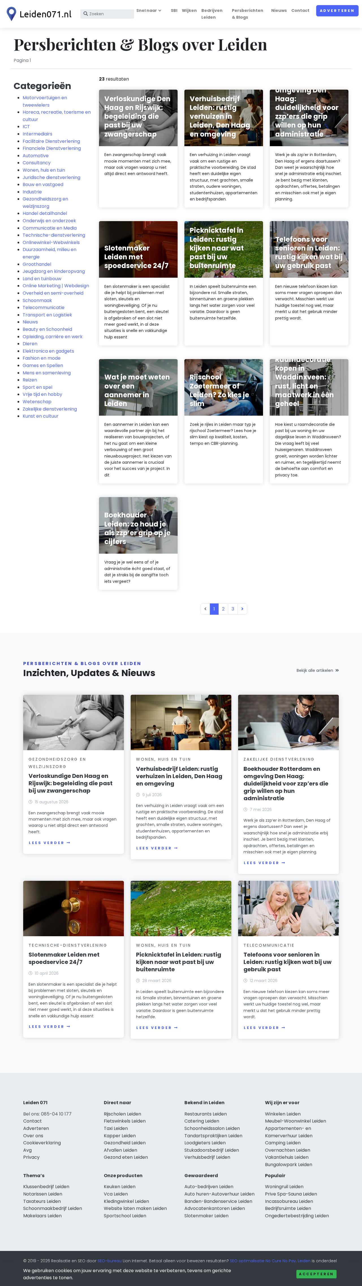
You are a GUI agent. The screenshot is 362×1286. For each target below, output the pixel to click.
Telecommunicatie (43, 307)
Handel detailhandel (45, 213)
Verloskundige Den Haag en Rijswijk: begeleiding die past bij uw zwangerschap (71, 783)
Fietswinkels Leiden (125, 1121)
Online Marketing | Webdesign (56, 285)
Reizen (30, 380)
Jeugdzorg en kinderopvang (54, 271)
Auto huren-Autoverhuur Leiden (219, 1194)
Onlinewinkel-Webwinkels (51, 242)
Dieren (30, 343)
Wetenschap (37, 401)
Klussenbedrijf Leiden (46, 1186)
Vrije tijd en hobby (42, 394)
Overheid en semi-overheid (53, 293)
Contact (300, 10)
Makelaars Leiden (42, 1215)
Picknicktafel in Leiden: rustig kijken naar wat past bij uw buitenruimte (178, 962)
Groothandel (37, 264)
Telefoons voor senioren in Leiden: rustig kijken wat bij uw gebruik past (287, 962)
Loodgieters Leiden (205, 1143)
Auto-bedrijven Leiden (208, 1186)
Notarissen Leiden (42, 1194)
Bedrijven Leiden (212, 14)
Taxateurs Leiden (42, 1201)
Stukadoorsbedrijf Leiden (211, 1150)
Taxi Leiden (116, 1128)
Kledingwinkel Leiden (126, 1201)
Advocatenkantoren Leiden (214, 1208)
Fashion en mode (42, 358)
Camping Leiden (283, 1143)
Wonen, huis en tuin (44, 170)
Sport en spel (37, 387)
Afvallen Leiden (120, 1150)
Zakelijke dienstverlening (50, 409)
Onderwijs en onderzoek (49, 220)
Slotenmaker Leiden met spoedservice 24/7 (64, 958)
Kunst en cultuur (41, 416)
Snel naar (146, 10)
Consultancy (37, 162)
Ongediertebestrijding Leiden (297, 1215)
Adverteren (337, 10)
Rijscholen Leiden (122, 1114)
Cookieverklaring (42, 1143)
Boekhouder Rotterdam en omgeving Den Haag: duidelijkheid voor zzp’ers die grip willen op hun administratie (286, 783)
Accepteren (316, 1274)
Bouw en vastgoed (43, 184)
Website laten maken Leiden (135, 1208)
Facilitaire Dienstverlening (51, 141)
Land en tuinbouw (42, 278)
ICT (26, 126)
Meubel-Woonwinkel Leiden (295, 1121)
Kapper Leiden (120, 1135)
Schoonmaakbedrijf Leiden (52, 1208)
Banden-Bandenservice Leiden (218, 1201)
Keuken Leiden (119, 1186)
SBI (174, 10)
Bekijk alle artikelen (315, 670)
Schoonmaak (37, 300)
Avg (27, 1150)
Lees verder (46, 842)
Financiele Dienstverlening (52, 148)
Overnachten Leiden (287, 1150)
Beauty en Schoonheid (47, 329)
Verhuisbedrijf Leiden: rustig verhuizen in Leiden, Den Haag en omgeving (179, 776)
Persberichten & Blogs (247, 14)
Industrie (32, 192)
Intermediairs (37, 134)
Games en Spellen (43, 365)
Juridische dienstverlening (51, 177)
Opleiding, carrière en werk (53, 336)
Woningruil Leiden (284, 1186)
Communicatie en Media (50, 228)
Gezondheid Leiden (125, 1143)
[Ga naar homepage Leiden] (37, 14)
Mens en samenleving (47, 373)
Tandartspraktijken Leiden (213, 1135)
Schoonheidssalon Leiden (212, 1128)
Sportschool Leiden (125, 1215)
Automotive (36, 155)
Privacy (31, 1157)
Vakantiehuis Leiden (287, 1157)
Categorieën (42, 85)
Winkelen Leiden (283, 1114)
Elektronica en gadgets (48, 351)
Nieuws (279, 10)
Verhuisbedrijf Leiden (207, 1157)
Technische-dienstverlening (54, 235)
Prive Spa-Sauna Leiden (291, 1194)
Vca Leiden (116, 1194)
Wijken (189, 10)
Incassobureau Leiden (289, 1201)
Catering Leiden (201, 1121)
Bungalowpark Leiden (288, 1164)
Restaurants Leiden (205, 1114)
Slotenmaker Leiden (206, 1215)
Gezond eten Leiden (126, 1157)
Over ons (33, 1135)
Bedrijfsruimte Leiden (288, 1208)
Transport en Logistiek (47, 315)
